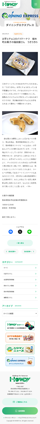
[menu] (35, 4)
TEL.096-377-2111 (13, 391)
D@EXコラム (8, 274)
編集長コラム (8, 297)
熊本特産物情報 (9, 291)
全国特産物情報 (9, 279)
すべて (6, 268)
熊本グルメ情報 (9, 286)
